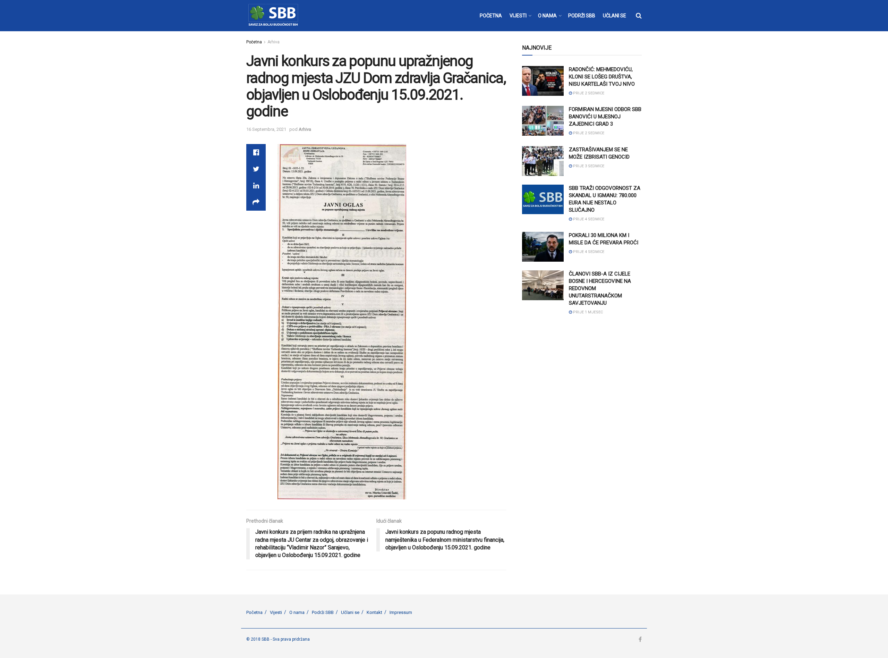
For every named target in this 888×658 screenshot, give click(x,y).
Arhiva (273, 42)
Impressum (401, 612)
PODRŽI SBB (581, 15)
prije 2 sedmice (588, 93)
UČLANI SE (614, 15)
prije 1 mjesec (587, 312)
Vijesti (276, 612)
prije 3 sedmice (588, 166)
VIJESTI (518, 15)
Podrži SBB (323, 612)
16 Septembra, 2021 (266, 129)
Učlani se (350, 612)
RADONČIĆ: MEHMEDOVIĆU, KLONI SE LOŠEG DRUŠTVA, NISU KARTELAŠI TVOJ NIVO (602, 76)
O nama (297, 612)
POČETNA (491, 15)
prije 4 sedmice (588, 219)
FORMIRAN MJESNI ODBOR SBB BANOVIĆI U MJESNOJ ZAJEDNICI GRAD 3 (605, 116)
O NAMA (547, 15)
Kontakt (374, 612)
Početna (254, 42)
